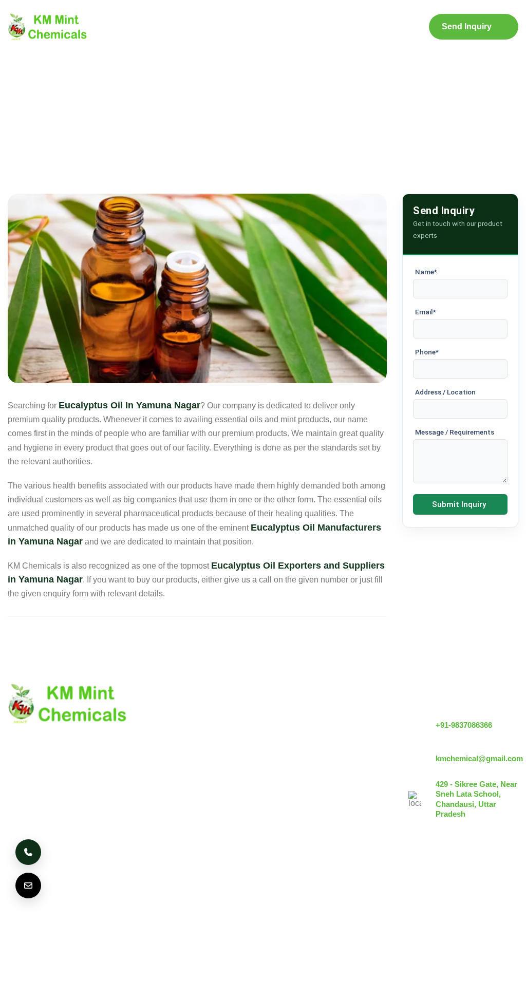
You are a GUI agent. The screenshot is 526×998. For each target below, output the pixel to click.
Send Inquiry (467, 26)
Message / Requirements (454, 432)
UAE (148, 894)
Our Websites (207, 805)
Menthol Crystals (301, 718)
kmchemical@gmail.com (479, 758)
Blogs (293, 27)
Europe (107, 894)
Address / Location (445, 392)
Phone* (427, 352)
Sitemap (341, 27)
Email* (425, 312)
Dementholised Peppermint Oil (327, 800)
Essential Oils (296, 818)
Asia (243, 894)
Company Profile (173, 27)
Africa (281, 894)
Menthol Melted (299, 783)
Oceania (29, 924)
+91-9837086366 (464, 725)
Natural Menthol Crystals (316, 735)
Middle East (196, 894)
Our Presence (208, 788)
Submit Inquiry (459, 504)
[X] (481, 897)
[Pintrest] (452, 897)
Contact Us (393, 27)
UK (69, 894)
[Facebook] (509, 897)
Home (118, 27)
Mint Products (233, 27)
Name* (426, 272)
